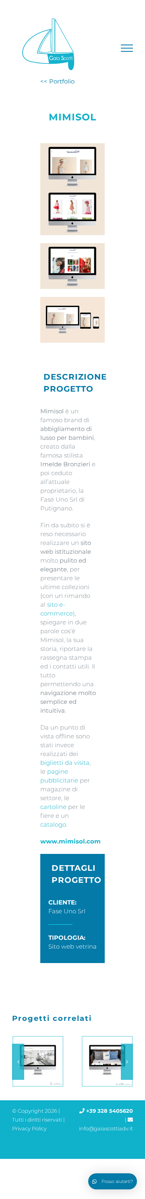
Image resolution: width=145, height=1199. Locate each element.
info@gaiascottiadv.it (106, 1128)
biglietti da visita (64, 762)
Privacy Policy (29, 1128)
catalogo (53, 824)
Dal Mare (105, 1061)
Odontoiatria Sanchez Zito (36, 1061)
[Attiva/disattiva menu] (127, 48)
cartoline (53, 807)
